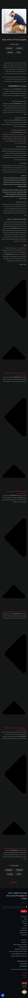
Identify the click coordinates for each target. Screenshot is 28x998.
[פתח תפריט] (3, 2)
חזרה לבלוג (14, 882)
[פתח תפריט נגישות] (2, 995)
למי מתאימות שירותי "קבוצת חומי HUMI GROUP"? (14, 848)
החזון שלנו (24, 921)
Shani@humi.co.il (22, 961)
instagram (24, 975)
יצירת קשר (24, 928)
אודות (25, 919)
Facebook (19, 48)
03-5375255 (23, 963)
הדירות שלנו (24, 940)
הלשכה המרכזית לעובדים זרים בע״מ (18, 951)
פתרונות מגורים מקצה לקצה (20, 944)
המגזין (25, 925)
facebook (24, 973)
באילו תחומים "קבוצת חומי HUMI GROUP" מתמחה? (14, 611)
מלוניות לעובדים (23, 946)
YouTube (10, 52)
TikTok (18, 52)
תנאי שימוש (24, 935)
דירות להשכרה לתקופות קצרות (19, 953)
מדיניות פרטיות (23, 932)
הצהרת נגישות (23, 930)
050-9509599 (23, 966)
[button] (14, 321)
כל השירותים (24, 916)
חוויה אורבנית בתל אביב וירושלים (19, 956)
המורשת (25, 923)
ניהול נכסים (16, 248)
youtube (24, 977)
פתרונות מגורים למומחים (21, 949)
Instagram (9, 48)
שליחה (23, 911)
